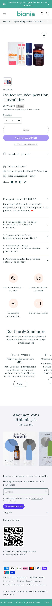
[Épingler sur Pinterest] (20, 182)
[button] (4, 13)
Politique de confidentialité (15, 577)
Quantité (7, 114)
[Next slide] (48, 4)
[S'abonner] (45, 491)
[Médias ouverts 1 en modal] (44, 35)
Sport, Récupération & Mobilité (28, 21)
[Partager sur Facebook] (12, 182)
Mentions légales (37, 577)
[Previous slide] (8, 53)
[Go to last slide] (3, 4)
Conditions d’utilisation (13, 585)
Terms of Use (36, 498)
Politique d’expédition (36, 585)
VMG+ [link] (20, 383)
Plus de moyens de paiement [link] (26, 144)
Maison (6, 21)
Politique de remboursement (29, 581)
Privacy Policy (9, 501)
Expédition (19, 109)
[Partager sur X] (16, 182)
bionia (14, 591)
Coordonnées (8, 581)
